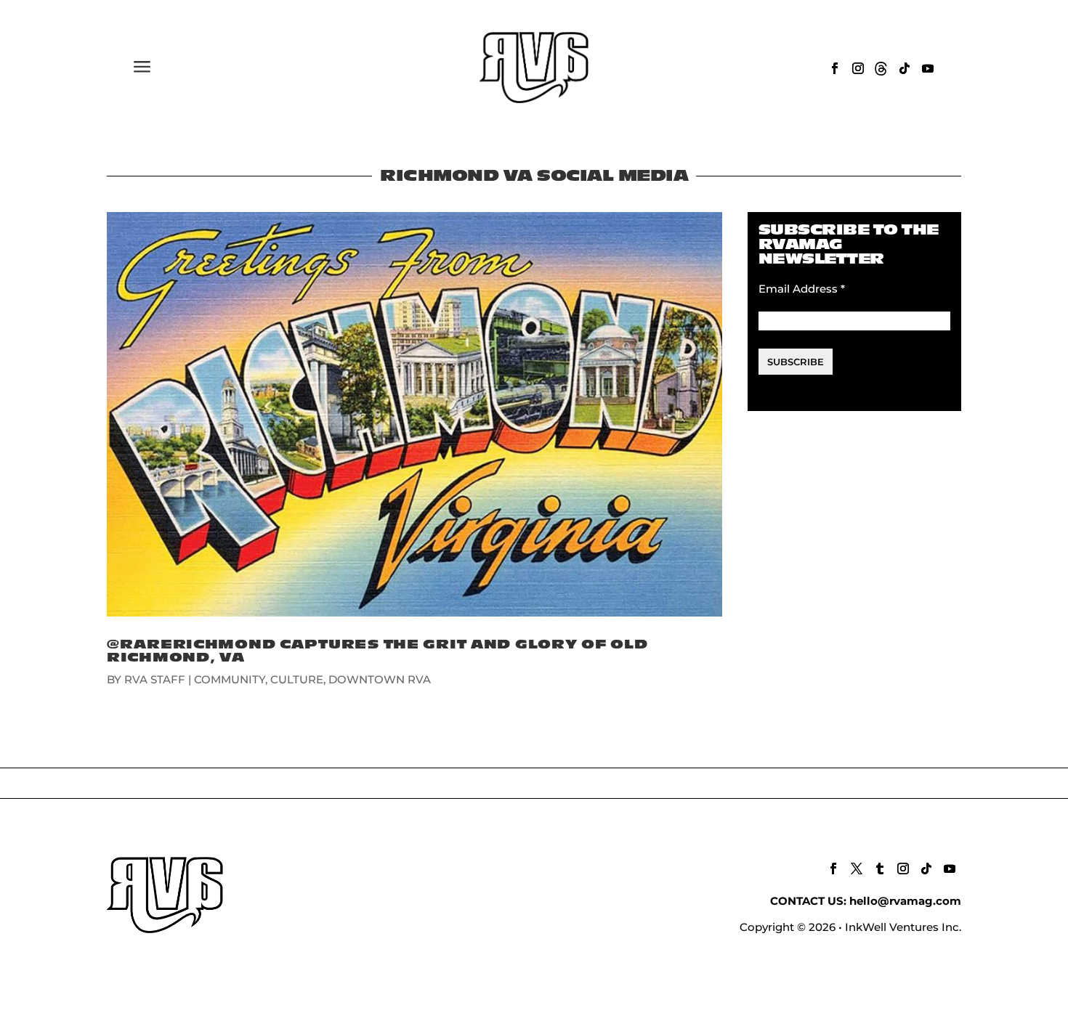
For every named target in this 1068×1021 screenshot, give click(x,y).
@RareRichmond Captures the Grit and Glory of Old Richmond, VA (377, 651)
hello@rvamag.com (905, 901)
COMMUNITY (229, 679)
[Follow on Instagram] (858, 68)
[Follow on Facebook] (834, 68)
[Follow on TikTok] (904, 68)
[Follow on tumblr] (879, 868)
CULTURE (296, 679)
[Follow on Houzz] (881, 68)
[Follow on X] (856, 868)
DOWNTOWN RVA (379, 679)
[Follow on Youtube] (927, 68)
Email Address (801, 289)
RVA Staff (154, 679)
